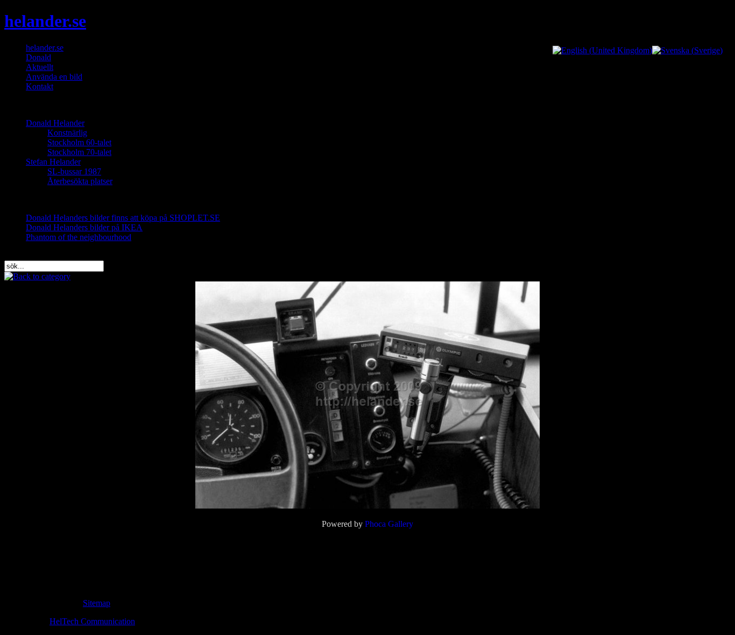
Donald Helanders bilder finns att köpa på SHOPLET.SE (123, 217)
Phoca (375, 523)
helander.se (45, 21)
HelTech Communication (92, 621)
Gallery (400, 523)
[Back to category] (37, 276)
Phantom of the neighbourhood (78, 237)
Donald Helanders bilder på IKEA (84, 227)
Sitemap (96, 603)
